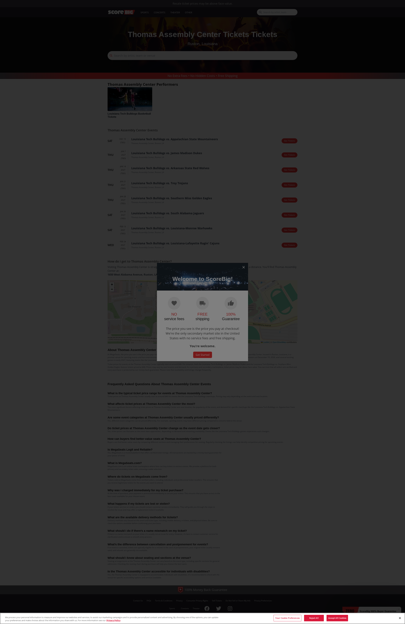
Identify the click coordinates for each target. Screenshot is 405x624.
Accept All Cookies (337, 618)
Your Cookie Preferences (287, 618)
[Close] (399, 618)
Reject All (313, 618)
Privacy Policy (113, 620)
